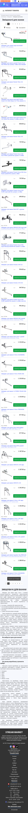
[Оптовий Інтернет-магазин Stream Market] (2, 5)
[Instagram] (14, 746)
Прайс (14, 765)
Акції (14, 760)
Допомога (14, 767)
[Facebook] (11, 746)
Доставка (14, 772)
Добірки (14, 763)
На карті (14, 804)
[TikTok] (17, 746)
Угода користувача (14, 776)
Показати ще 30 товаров (14, 578)
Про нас (14, 769)
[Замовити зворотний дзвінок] (22, 5)
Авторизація (24, 1)
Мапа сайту (14, 778)
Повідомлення (14, 774)
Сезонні (14, 758)
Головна (14, 756)
